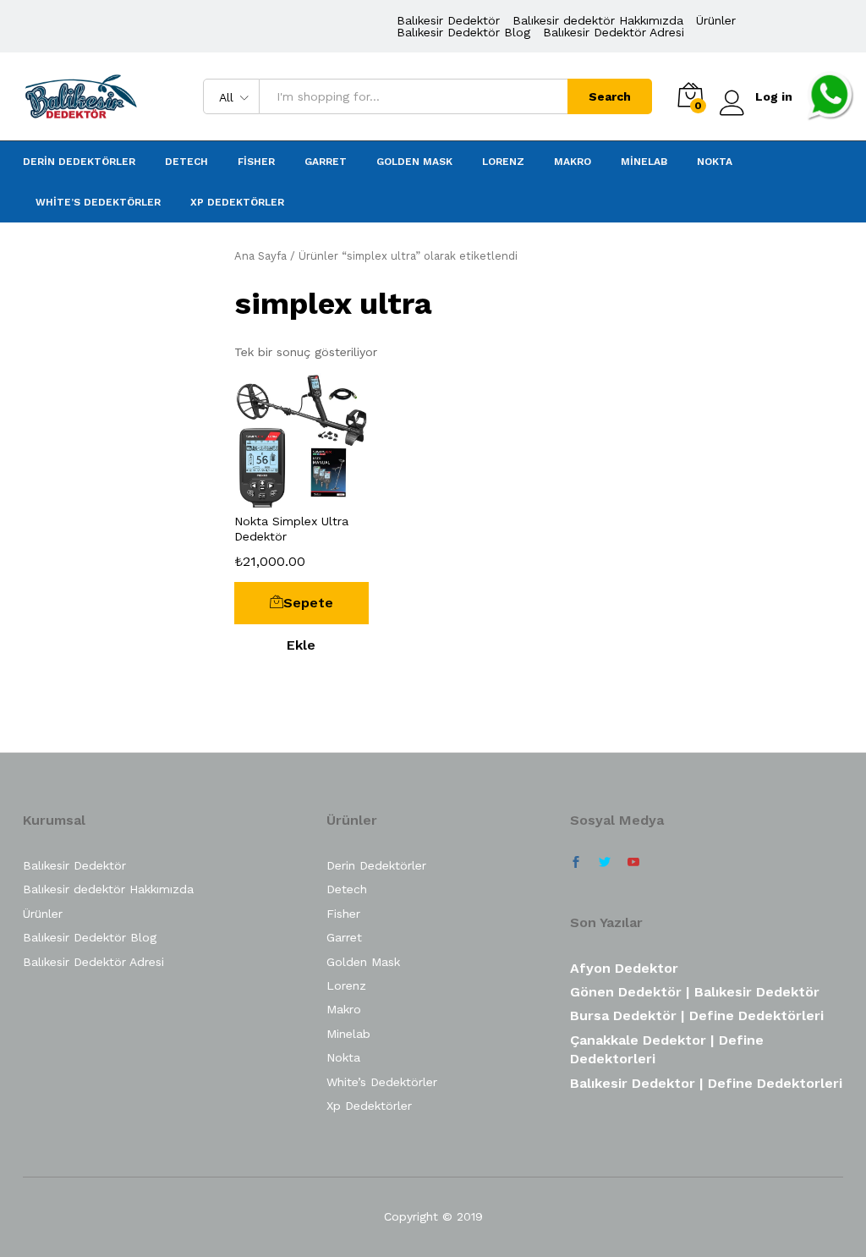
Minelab (644, 161)
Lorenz (503, 161)
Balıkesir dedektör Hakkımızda (597, 20)
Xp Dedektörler (237, 202)
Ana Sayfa (260, 256)
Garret (325, 161)
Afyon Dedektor (624, 968)
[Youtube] (633, 863)
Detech (186, 161)
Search (610, 96)
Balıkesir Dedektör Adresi (613, 32)
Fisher (256, 161)
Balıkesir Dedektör (448, 20)
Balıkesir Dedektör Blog (463, 32)
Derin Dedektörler (79, 161)
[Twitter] (604, 863)
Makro (572, 161)
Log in (773, 96)
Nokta (714, 161)
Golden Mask (414, 161)
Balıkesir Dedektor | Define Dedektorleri (706, 1083)
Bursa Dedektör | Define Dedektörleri (697, 1015)
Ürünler (716, 20)
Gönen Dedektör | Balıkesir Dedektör (694, 992)
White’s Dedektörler (98, 202)
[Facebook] (576, 863)
